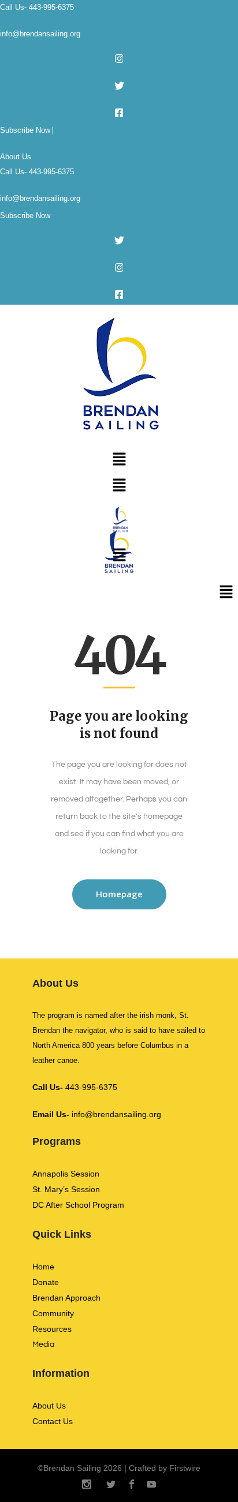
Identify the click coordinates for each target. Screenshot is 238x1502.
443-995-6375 (74, 1087)
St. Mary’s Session (66, 1189)
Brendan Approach (66, 1297)
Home (43, 1266)
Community (53, 1313)
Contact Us (52, 1421)
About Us (15, 156)
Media (43, 1344)
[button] (119, 460)
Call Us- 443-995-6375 (37, 7)
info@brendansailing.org (40, 33)
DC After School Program (78, 1204)
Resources (52, 1329)
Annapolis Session (65, 1173)
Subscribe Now (25, 130)
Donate (45, 1282)
